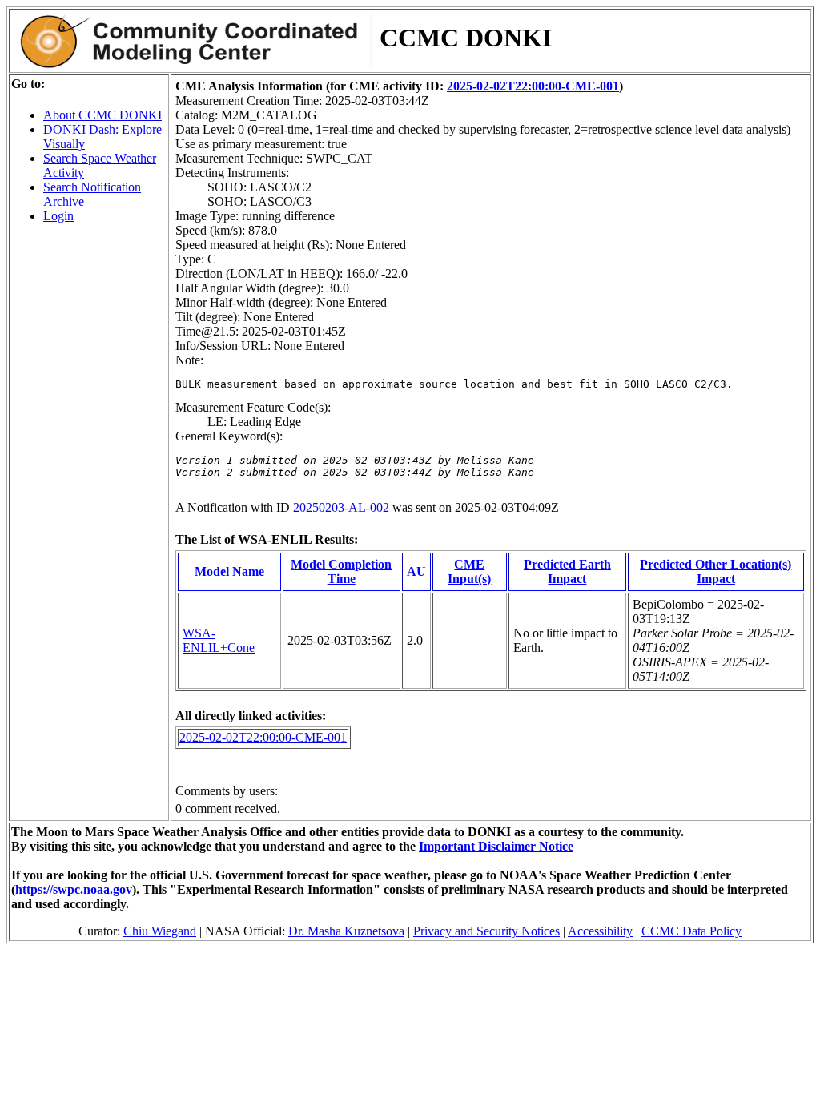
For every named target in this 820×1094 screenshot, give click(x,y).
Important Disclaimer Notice (496, 846)
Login (58, 216)
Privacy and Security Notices (486, 931)
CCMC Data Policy (691, 931)
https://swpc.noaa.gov (73, 889)
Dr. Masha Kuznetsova (346, 931)
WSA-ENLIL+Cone (219, 640)
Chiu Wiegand (159, 931)
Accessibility (600, 931)
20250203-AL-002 (341, 507)
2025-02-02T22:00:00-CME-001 (533, 86)
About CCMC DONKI (102, 115)
